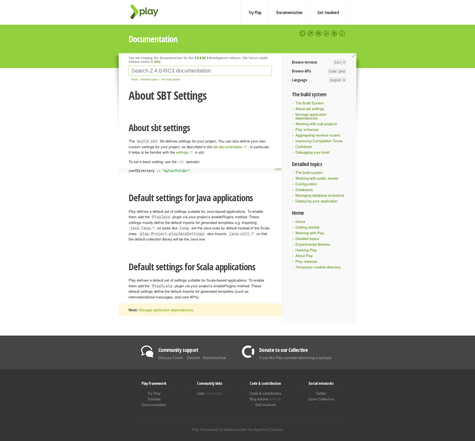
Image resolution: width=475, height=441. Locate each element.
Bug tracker (265, 398)
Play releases (306, 261)
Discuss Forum (170, 357)
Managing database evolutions (319, 195)
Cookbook (303, 146)
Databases (304, 189)
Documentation (289, 12)
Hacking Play (306, 249)
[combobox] (200, 71)
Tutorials (154, 398)
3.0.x (337, 62)
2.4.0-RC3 (201, 57)
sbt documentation (228, 146)
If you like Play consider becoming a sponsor (295, 357)
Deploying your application (316, 200)
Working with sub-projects (316, 123)
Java (342, 71)
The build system (309, 172)
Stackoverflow (214, 357)
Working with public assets (316, 178)
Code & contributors (265, 393)
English (335, 79)
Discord (193, 357)
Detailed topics (307, 238)
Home (300, 221)
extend (354, 56)
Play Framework (147, 12)
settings (182, 152)
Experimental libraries (312, 244)
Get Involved (328, 12)
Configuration (306, 183)
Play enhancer (307, 129)
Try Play (254, 12)
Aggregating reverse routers (317, 135)
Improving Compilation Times (319, 140)
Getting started (307, 227)
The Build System (309, 102)
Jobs (210, 393)
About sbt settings (309, 108)
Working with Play (309, 232)
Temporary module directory (318, 267)
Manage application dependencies (311, 116)
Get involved (265, 404)
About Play (304, 255)
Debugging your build (312, 152)
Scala (332, 71)
